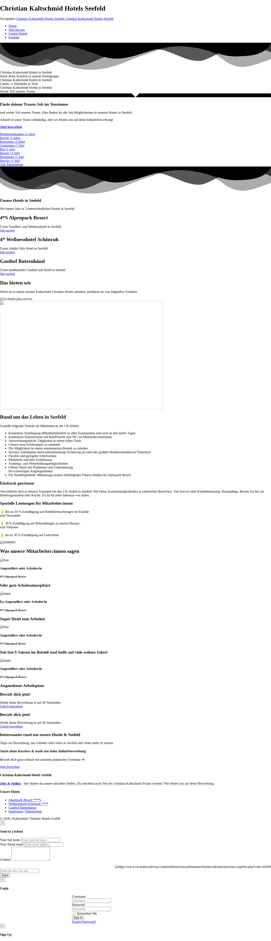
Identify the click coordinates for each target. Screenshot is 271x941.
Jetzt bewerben (11, 127)
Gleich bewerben (11, 706)
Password (78, 905)
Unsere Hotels (18, 33)
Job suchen (7, 230)
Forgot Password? (84, 921)
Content (5, 859)
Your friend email (11, 844)
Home (12, 26)
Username (79, 896)
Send (5, 875)
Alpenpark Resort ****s (24, 800)
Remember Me (86, 913)
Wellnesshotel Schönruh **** (28, 804)
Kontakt (13, 37)
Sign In (78, 917)
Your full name (10, 840)
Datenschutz (33, 811)
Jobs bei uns (16, 29)
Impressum (15, 811)
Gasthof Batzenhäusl (22, 807)
